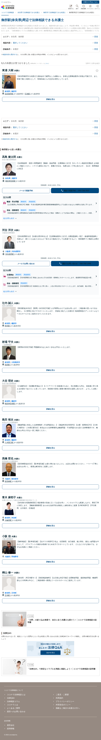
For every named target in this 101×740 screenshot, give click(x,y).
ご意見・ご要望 (62, 695)
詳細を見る (50, 99)
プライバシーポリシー (65, 701)
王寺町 (14, 593)
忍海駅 (28, 94)
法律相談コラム (13, 701)
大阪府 (7, 251)
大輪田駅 (8, 520)
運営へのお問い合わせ (16, 711)
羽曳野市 (14, 557)
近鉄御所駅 (9, 94)
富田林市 (14, 479)
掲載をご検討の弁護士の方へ (68, 708)
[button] (50, 218)
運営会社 (10, 725)
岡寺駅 (7, 326)
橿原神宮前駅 (10, 181)
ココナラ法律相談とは (16, 695)
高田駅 (7, 365)
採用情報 (10, 729)
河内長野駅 (9, 254)
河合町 (14, 518)
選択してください (20, 43)
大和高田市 (15, 362)
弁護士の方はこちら (90, 2)
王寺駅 (7, 595)
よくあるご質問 (13, 708)
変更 (96, 37)
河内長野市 (16, 251)
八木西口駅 (9, 442)
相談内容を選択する (10, 54)
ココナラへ (7, 2)
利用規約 (59, 698)
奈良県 (7, 91)
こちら (47, 63)
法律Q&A (10, 698)
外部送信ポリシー (63, 705)
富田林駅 (8, 481)
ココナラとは (12, 705)
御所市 (14, 91)
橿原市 (14, 178)
